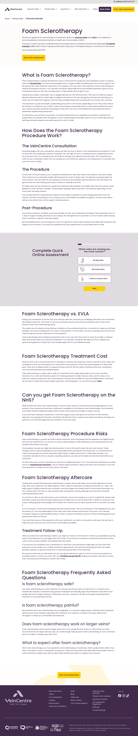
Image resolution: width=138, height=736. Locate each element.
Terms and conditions (57, 706)
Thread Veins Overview (102, 696)
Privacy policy (54, 703)
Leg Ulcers (65, 9)
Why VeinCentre (81, 9)
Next (94, 288)
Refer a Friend (76, 700)
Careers (52, 700)
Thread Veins (50, 9)
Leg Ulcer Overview (100, 699)
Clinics (95, 9)
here (100, 381)
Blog (72, 694)
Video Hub (75, 697)
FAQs (73, 691)
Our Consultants (55, 697)
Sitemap (96, 707)
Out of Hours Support (79, 703)
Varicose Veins (33, 9)
